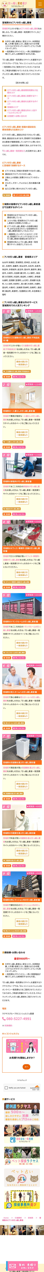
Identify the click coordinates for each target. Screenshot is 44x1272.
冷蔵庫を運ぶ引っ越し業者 (14, 860)
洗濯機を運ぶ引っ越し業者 (14, 794)
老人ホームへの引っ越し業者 (15, 723)
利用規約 (8, 1025)
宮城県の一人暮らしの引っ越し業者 (18, 411)
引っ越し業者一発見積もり (14, 150)
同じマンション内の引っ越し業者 (16, 931)
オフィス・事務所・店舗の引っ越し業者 (17, 582)
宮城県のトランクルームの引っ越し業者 (19, 621)
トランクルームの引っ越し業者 (15, 653)
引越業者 (18, 1218)
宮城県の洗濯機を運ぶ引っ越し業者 (18, 762)
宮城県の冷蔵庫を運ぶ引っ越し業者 (18, 833)
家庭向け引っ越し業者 (13, 509)
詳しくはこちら (19, 377)
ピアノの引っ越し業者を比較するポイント (22, 102)
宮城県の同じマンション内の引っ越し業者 (20, 899)
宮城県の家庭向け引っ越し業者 (16, 481)
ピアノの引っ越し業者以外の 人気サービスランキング (22, 111)
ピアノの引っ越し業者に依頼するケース (22, 97)
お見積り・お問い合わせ (17, 116)
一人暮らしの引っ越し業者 (14, 442)
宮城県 (5, 28)
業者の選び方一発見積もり (22, 363)
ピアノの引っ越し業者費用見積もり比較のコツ (22, 91)
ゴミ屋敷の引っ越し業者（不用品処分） (18, 371)
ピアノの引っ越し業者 (29, 28)
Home (6, 1218)
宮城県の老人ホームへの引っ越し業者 (19, 692)
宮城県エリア (12, 107)
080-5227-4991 (18, 1018)
